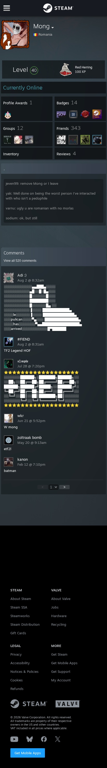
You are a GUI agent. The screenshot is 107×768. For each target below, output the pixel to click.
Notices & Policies (24, 671)
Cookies (16, 680)
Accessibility (20, 663)
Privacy (16, 654)
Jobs (54, 607)
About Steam (20, 599)
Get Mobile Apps (28, 753)
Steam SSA (18, 607)
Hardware (58, 616)
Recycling (58, 624)
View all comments (20, 261)
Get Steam (59, 654)
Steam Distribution (25, 624)
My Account (61, 680)
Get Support (60, 671)
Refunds (16, 689)
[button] (25, 69)
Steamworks (20, 616)
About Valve (60, 599)
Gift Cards (18, 633)
